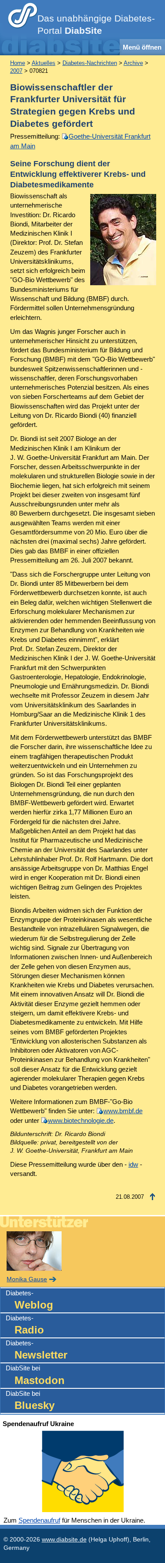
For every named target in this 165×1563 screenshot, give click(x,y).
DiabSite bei (35, 1375)
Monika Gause (27, 1279)
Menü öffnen (142, 47)
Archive (133, 63)
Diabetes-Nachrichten (89, 63)
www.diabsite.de (64, 1539)
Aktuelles (43, 63)
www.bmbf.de (123, 1111)
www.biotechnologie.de (81, 1120)
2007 (16, 71)
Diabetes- (29, 1300)
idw (133, 1164)
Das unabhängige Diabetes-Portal (96, 24)
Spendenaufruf (39, 1520)
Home (17, 63)
